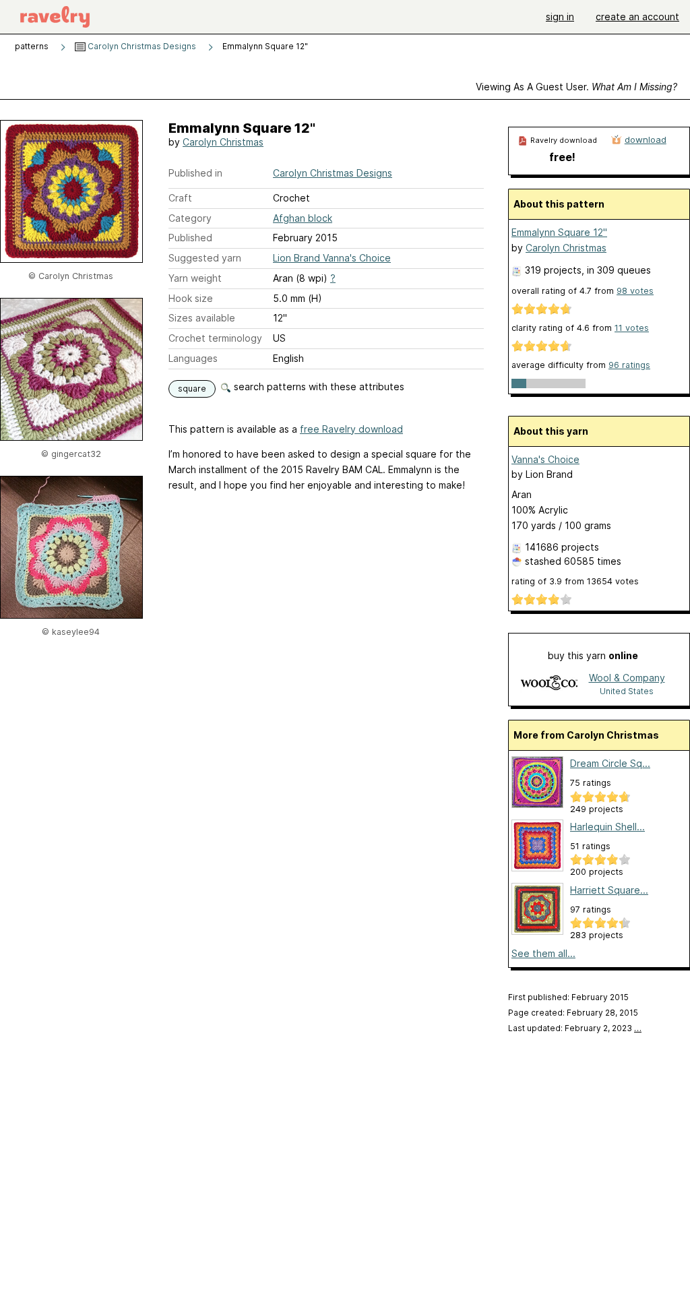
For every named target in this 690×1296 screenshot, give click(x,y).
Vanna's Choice (545, 459)
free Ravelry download (351, 429)
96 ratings (629, 365)
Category (190, 218)
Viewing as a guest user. (576, 86)
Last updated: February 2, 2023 (574, 1028)
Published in (195, 173)
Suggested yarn (204, 258)
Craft (180, 198)
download (645, 139)
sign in (560, 16)
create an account (637, 16)
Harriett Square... (609, 890)
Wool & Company (627, 677)
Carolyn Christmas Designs (141, 46)
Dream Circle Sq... (610, 763)
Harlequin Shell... (607, 826)
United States (627, 691)
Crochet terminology (215, 338)
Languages (193, 358)
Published (190, 237)
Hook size (190, 298)
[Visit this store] (549, 684)
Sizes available (201, 317)
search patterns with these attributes (317, 386)
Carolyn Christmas (223, 142)
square (192, 388)
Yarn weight (195, 278)
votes (635, 291)
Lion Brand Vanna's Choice (332, 258)
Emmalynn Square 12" (559, 232)
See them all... (543, 953)
